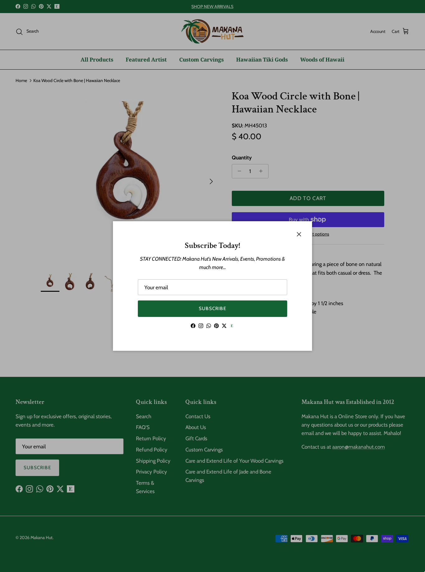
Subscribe (212, 308)
